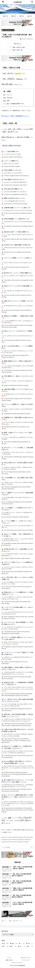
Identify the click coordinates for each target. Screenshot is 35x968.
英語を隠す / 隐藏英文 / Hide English (11, 145)
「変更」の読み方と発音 (18, 47)
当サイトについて (26, 957)
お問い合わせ (9, 960)
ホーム (9, 957)
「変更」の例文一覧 (17, 50)
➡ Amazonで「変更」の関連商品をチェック (15, 116)
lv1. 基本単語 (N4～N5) (8, 30)
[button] (32, 847)
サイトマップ (25, 960)
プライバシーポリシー (17, 962)
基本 (8, 104)
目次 (15, 44)
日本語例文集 (17, 2)
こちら (32, 830)
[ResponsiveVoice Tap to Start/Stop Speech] (4, 91)
